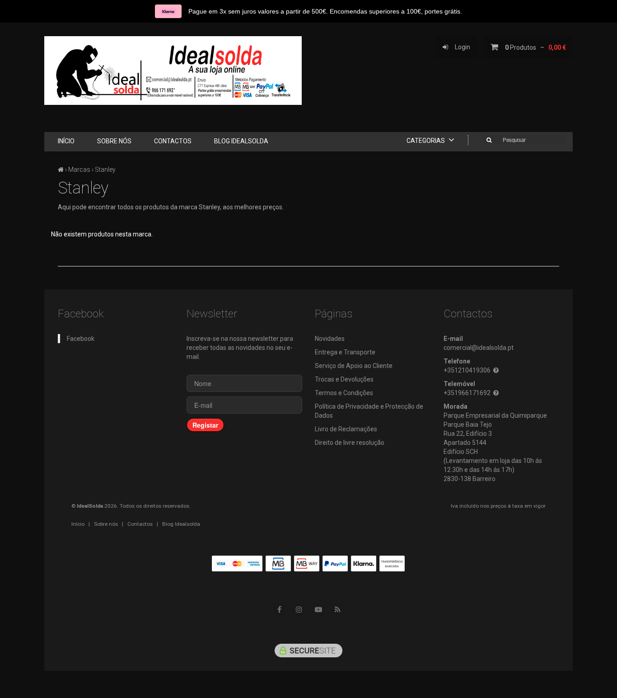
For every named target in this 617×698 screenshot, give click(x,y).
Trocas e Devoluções (344, 379)
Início (66, 141)
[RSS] (338, 609)
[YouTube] (318, 610)
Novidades (330, 338)
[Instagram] (299, 610)
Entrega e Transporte (345, 352)
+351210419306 (467, 370)
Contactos (173, 141)
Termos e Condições (344, 392)
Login (459, 47)
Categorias (426, 140)
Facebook (80, 338)
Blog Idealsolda (241, 141)
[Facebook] (279, 610)
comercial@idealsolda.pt (479, 347)
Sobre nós (114, 141)
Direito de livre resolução (349, 442)
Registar (205, 424)
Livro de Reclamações (346, 429)
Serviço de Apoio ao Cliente (354, 365)
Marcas (79, 169)
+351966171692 (467, 392)
